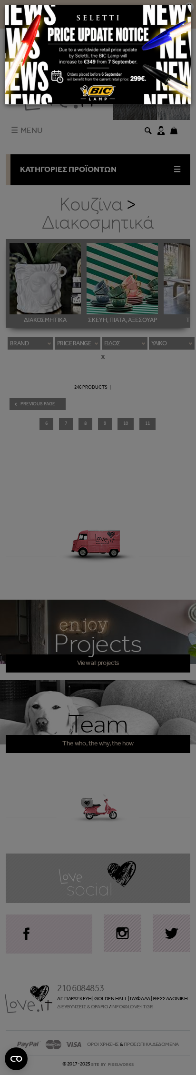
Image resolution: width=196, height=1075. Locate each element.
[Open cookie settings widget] (16, 1058)
